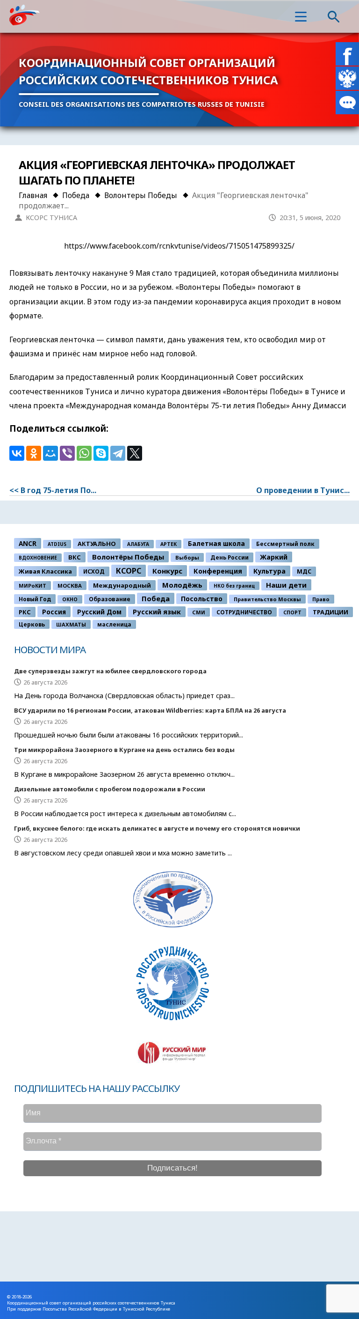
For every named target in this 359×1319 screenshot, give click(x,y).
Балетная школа (216, 543)
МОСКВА (69, 585)
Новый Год (35, 599)
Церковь (32, 624)
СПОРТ (292, 612)
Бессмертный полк (285, 544)
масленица (114, 624)
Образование (109, 599)
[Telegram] (117, 453)
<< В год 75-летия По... (52, 490)
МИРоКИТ (32, 585)
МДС (304, 571)
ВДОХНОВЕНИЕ (38, 557)
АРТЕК (168, 544)
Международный (122, 585)
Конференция (218, 571)
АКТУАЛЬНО (97, 543)
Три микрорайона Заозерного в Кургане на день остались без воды (124, 749)
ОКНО (70, 599)
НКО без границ (234, 585)
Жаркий (273, 557)
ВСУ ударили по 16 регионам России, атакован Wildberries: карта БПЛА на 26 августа (150, 710)
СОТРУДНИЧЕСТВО (244, 612)
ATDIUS (57, 544)
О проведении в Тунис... (303, 490)
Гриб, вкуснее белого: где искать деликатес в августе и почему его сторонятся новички (157, 828)
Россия (54, 611)
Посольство (202, 598)
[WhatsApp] (84, 453)
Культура (269, 571)
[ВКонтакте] (16, 453)
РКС (25, 612)
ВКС (74, 557)
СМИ (198, 612)
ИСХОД (94, 571)
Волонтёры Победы (128, 556)
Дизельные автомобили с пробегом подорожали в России (109, 789)
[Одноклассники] (33, 453)
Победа (156, 598)
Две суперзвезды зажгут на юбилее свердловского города (110, 671)
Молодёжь (182, 584)
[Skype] (100, 453)
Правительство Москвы (267, 599)
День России (229, 557)
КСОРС (128, 571)
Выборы (187, 557)
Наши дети (286, 584)
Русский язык (157, 611)
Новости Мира (50, 649)
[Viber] (67, 453)
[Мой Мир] (50, 453)
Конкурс (167, 570)
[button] (300, 16)
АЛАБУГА (138, 544)
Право (321, 599)
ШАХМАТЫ (71, 624)
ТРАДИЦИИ (330, 612)
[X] (134, 453)
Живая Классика (45, 571)
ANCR (27, 543)
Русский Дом (99, 611)
